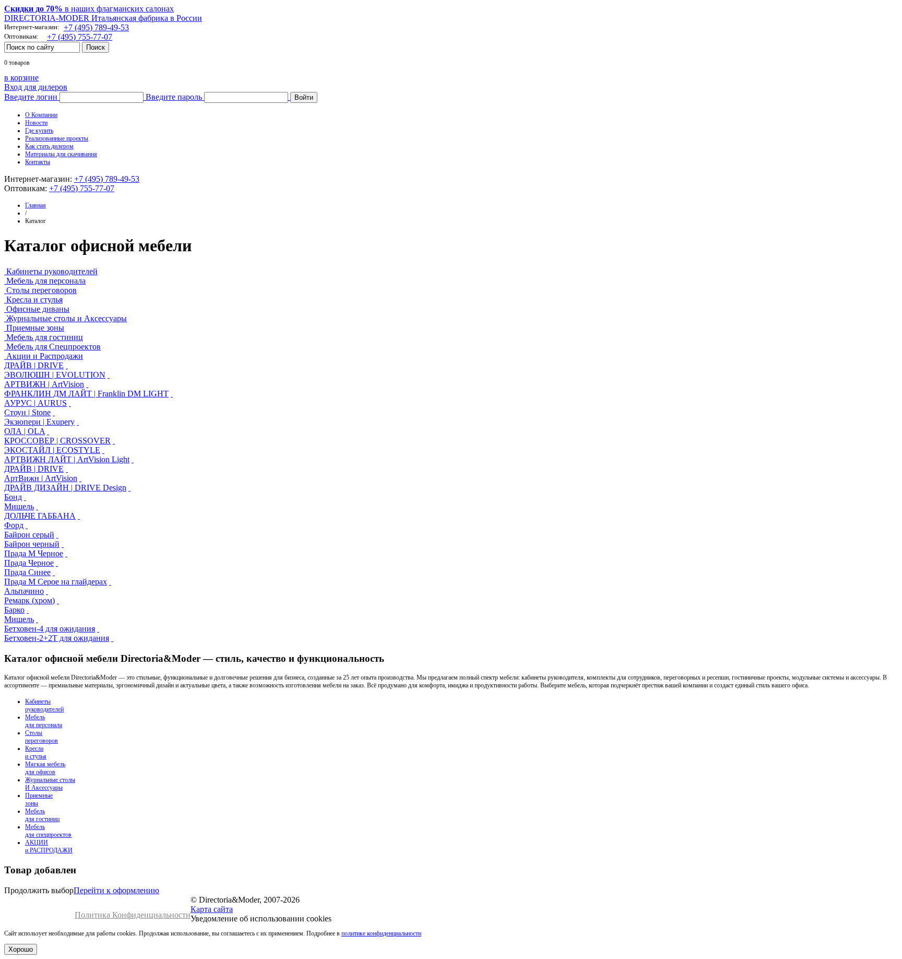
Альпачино (24, 591)
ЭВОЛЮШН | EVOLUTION (54, 374)
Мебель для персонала (46, 280)
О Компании (41, 115)
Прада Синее (27, 572)
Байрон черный (32, 544)
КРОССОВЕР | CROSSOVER (57, 440)
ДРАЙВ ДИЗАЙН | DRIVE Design (65, 487)
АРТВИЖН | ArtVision (44, 384)
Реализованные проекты (56, 138)
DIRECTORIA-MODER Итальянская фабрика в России (103, 18)
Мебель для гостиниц (44, 337)
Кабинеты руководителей (52, 271)
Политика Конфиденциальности (133, 914)
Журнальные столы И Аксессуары (50, 783)
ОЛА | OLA (24, 431)
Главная (35, 205)
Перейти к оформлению (116, 890)
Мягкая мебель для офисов (45, 768)
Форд (13, 525)
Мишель (19, 506)
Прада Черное (29, 562)
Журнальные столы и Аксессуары (66, 318)
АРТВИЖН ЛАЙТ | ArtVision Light (66, 459)
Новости (36, 122)
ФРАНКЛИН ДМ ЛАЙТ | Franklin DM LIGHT (86, 393)
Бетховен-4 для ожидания (49, 628)
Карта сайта (212, 909)
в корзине (21, 77)
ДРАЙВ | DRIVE (34, 365)
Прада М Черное (33, 553)
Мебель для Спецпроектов (53, 346)
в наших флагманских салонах (89, 8)
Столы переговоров (41, 290)
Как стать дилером (49, 146)
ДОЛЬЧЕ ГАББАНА (40, 515)
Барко (14, 609)
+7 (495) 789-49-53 (96, 27)
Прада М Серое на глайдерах (55, 581)
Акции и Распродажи (44, 356)
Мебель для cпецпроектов (48, 830)
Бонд (13, 497)
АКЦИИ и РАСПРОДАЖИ (49, 846)
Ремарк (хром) (29, 600)
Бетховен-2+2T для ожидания (56, 638)
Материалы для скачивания (61, 154)
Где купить (39, 130)
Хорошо (20, 949)
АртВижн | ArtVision (40, 478)
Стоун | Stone (27, 412)
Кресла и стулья (34, 299)
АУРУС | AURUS (35, 403)
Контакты (37, 162)
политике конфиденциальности (381, 933)
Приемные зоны (35, 327)
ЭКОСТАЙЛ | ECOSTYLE (52, 450)
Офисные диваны (37, 309)
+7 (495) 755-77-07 (79, 36)
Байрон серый (29, 534)
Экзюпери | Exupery (39, 421)
